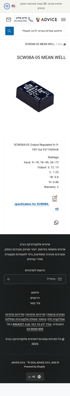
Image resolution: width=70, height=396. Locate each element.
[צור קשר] (8, 19)
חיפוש (35, 293)
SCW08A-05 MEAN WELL (40, 44)
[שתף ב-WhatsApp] (56, 222)
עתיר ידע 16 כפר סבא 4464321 (32, 324)
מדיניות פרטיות (35, 314)
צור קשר (35, 303)
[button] (63, 19)
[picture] (54, 204)
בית (60, 44)
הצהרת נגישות (56, 314)
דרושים (34, 298)
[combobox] (35, 31)
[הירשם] (8, 279)
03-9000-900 (35, 329)
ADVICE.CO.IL (18, 362)
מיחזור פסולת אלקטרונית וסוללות (25, 319)
